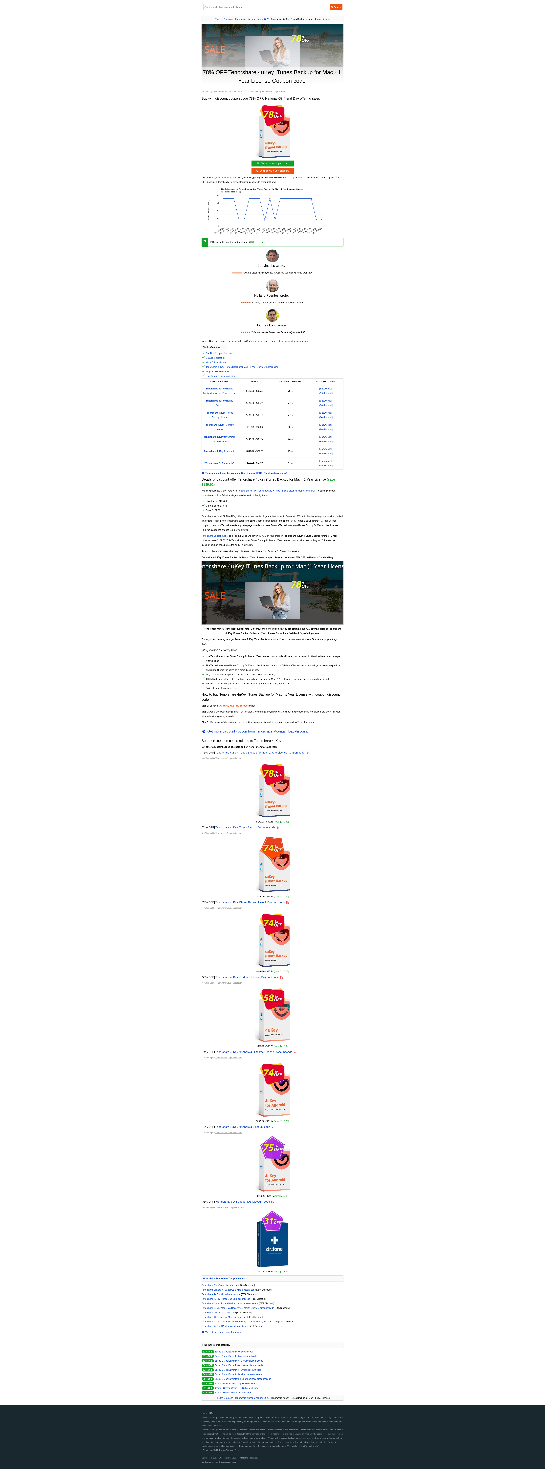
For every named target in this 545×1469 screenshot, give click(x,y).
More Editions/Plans (216, 362)
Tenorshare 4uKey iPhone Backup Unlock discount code (230, 1303)
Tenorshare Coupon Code (215, 536)
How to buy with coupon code (220, 376)
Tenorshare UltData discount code (219, 1312)
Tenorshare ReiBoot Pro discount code (221, 1294)
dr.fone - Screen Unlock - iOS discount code (236, 1388)
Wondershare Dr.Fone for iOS (219, 463)
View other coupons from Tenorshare (223, 1332)
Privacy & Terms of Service (229, 1450)
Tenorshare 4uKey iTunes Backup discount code (226, 1299)
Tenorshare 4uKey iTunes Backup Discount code (245, 827)
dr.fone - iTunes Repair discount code (233, 1392)
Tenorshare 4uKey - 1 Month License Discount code (247, 977)
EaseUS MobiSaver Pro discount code (234, 1351)
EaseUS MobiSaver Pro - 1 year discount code (238, 1370)
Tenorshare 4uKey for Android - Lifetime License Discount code (253, 1051)
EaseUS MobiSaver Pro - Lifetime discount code (239, 1365)
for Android (219, 451)
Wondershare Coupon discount (229, 1207)
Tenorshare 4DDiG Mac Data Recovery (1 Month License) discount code (238, 1308)
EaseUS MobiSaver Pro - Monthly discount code (239, 1361)
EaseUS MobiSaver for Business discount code (238, 1374)
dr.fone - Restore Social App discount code (236, 1383)
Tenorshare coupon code (273, 91)
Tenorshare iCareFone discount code (220, 1285)
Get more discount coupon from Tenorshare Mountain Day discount (257, 731)
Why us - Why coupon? (217, 371)
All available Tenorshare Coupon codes (223, 1278)
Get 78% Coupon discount (219, 353)
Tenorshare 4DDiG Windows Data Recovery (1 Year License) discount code (240, 1321)
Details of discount (215, 358)
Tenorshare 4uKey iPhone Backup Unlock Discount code (250, 902)
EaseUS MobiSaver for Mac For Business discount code (243, 1379)
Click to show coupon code (274, 163)
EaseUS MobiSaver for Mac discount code (236, 1356)
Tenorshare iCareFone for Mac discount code (224, 1317)
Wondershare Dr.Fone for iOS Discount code (242, 1201)
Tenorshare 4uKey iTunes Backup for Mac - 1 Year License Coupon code (260, 752)
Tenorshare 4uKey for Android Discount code (242, 1126)
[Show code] (325, 388)
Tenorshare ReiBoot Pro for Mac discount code (225, 1326)
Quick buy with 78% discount (274, 171)
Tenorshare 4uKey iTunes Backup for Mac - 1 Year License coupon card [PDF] (277, 491)
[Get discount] (326, 393)
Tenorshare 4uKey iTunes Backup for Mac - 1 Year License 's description (242, 367)
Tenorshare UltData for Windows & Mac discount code (229, 1290)
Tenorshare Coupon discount (228, 758)
